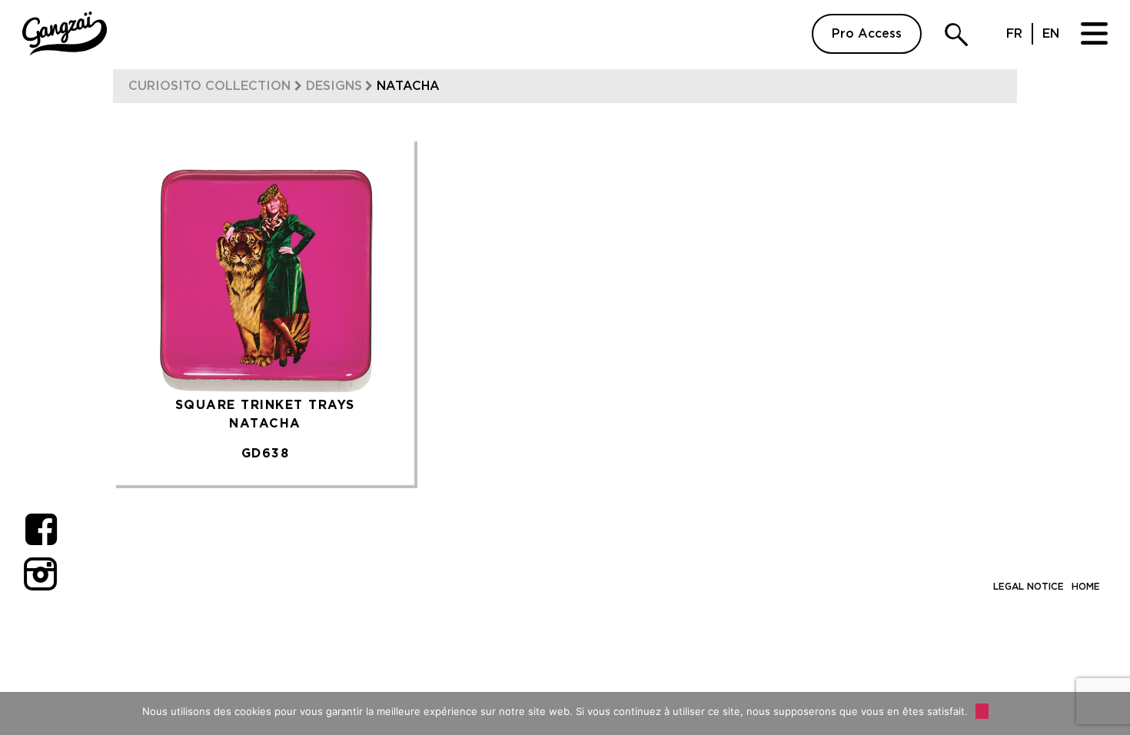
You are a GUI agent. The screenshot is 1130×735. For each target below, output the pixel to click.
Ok (982, 711)
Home (1086, 586)
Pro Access (867, 34)
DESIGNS (334, 86)
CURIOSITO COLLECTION (209, 86)
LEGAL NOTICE (1028, 586)
